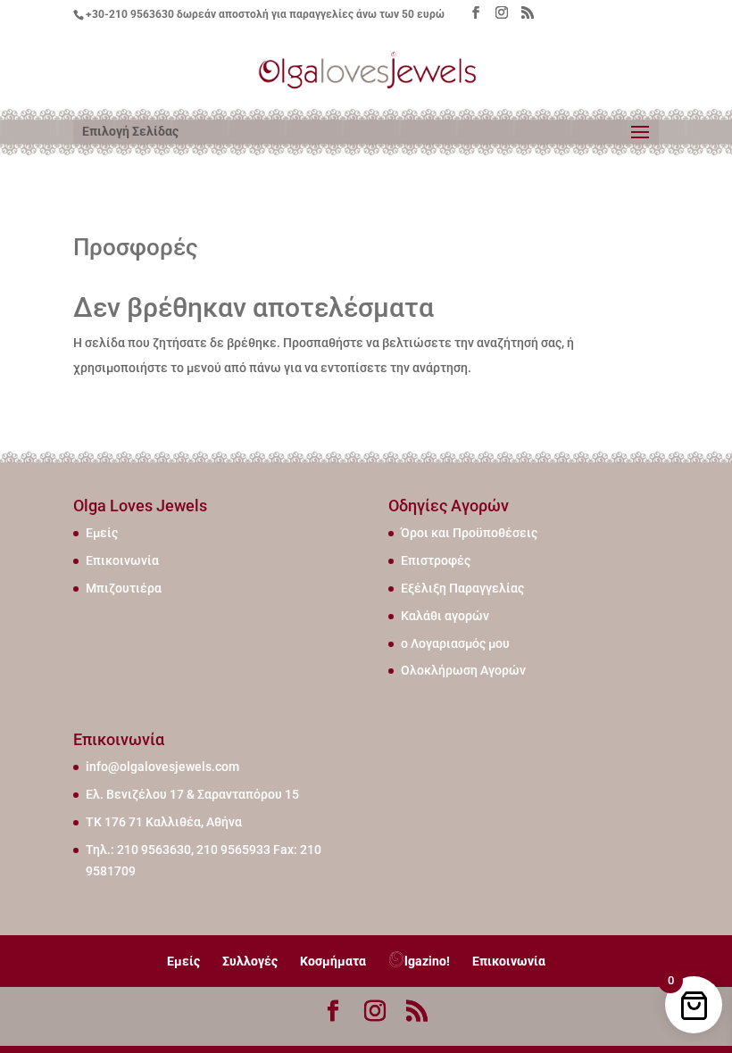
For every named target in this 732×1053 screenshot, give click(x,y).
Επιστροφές (435, 560)
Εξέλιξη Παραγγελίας (462, 588)
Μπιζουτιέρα (124, 588)
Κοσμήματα (333, 961)
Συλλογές (250, 961)
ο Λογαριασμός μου (455, 643)
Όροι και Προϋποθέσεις (469, 533)
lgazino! (427, 961)
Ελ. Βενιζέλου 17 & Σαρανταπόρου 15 (192, 794)
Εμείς (102, 533)
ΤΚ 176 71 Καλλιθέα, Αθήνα (164, 822)
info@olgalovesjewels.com (162, 766)
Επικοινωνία (122, 560)
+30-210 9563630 (130, 14)
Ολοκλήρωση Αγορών (463, 670)
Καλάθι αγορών (445, 616)
